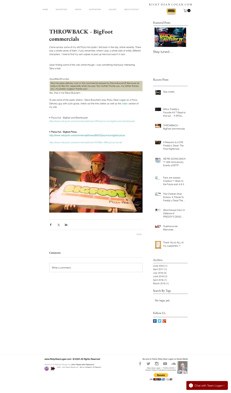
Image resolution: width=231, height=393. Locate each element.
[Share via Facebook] (50, 224)
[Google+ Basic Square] (164, 321)
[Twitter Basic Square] (159, 321)
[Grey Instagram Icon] (156, 363)
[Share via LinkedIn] (66, 224)
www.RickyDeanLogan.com (57, 359)
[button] (187, 10)
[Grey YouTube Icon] (165, 363)
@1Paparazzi (97, 367)
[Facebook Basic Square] (155, 321)
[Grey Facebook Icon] (140, 363)
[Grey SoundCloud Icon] (173, 363)
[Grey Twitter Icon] (148, 363)
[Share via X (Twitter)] (58, 224)
